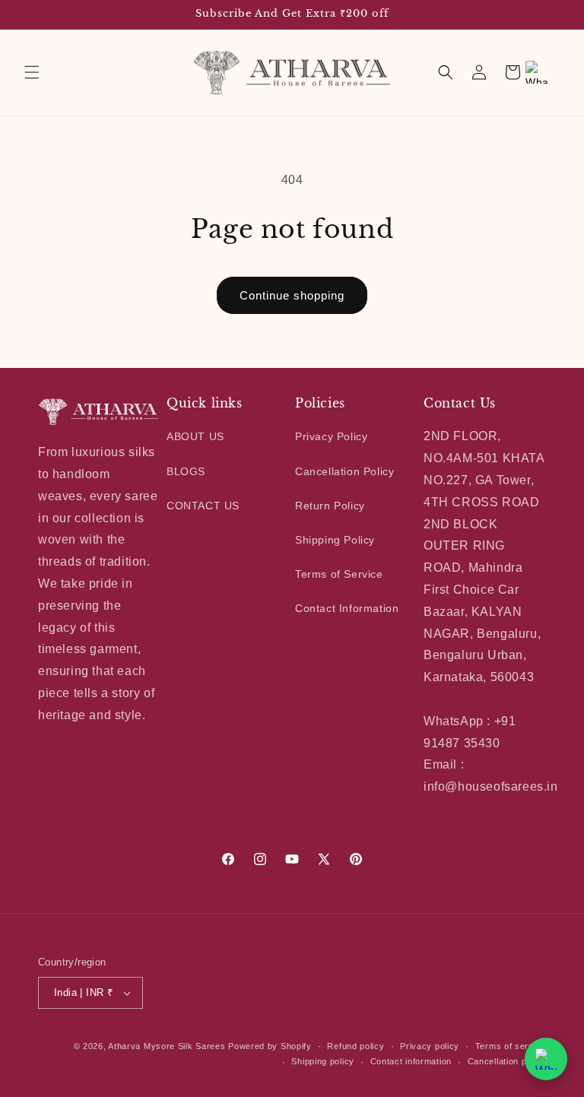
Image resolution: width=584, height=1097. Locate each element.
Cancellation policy (507, 1061)
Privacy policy (429, 1046)
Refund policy (355, 1046)
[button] (32, 72)
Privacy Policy (331, 436)
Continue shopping (292, 295)
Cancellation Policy (344, 471)
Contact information (411, 1061)
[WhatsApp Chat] (546, 1059)
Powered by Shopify (270, 1046)
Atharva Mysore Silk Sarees (166, 1046)
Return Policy (330, 505)
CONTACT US (203, 505)
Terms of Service (339, 574)
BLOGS (186, 471)
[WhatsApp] (537, 72)
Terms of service (510, 1046)
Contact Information (346, 608)
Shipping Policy (335, 540)
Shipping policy (322, 1061)
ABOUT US (195, 436)
